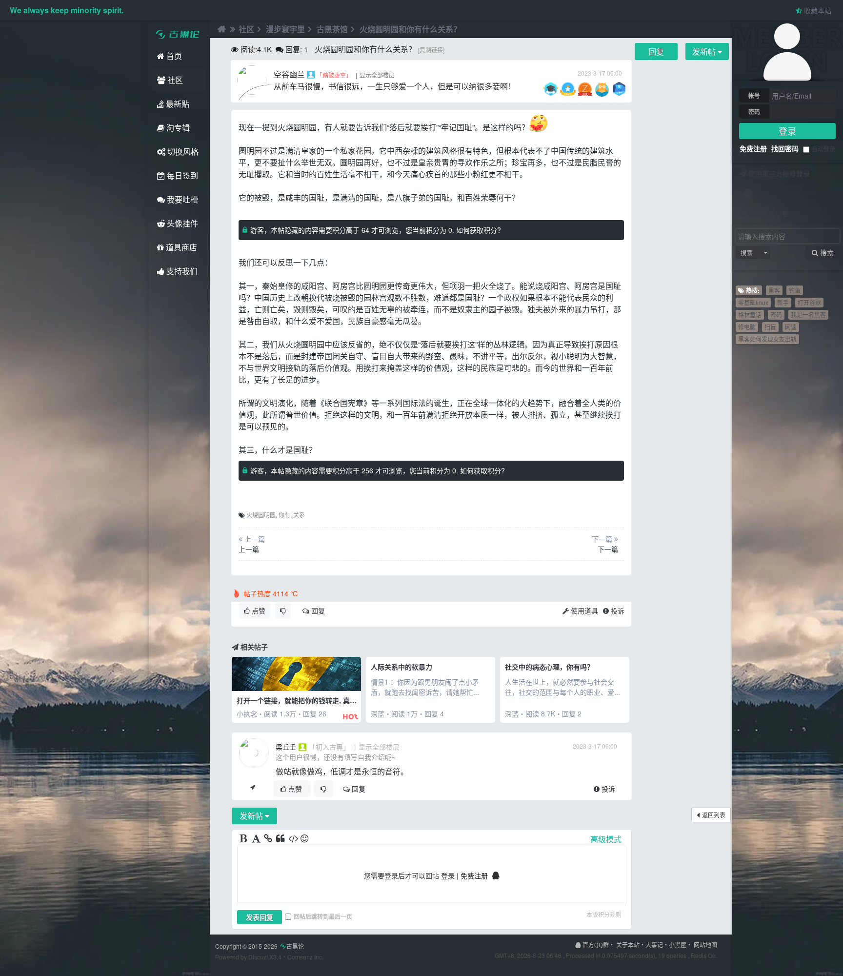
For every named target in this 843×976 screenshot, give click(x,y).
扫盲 (770, 327)
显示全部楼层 (377, 75)
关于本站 (628, 944)
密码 (754, 111)
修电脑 (747, 327)
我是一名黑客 (808, 314)
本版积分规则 (604, 914)
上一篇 (249, 549)
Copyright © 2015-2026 (259, 946)
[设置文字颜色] (256, 839)
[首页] (220, 29)
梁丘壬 (286, 747)
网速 (791, 327)
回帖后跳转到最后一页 (323, 916)
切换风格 (182, 151)
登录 (787, 130)
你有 (284, 514)
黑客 (774, 290)
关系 (299, 514)
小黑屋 (677, 944)
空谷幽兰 (289, 74)
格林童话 (750, 314)
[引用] (281, 839)
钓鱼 (795, 290)
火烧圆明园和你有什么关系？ (410, 29)
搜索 (746, 252)
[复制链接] (431, 49)
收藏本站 (816, 10)
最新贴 (176, 103)
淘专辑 (177, 127)
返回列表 (713, 815)
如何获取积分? (478, 230)
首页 (173, 55)
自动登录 (823, 148)
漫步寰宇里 (285, 29)
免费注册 (753, 148)
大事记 (654, 944)
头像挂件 (181, 223)
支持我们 (181, 271)
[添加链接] (269, 839)
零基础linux (753, 302)
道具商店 (180, 247)
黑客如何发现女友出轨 (767, 339)
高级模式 (606, 839)
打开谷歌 (809, 302)
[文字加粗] (244, 839)
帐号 (754, 95)
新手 (783, 302)
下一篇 (608, 549)
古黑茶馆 (332, 29)
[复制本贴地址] (252, 788)
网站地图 (705, 944)
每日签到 (181, 175)
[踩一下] (283, 610)
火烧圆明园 (261, 514)
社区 (174, 79)
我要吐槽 (181, 199)
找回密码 (785, 148)
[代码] (293, 839)
